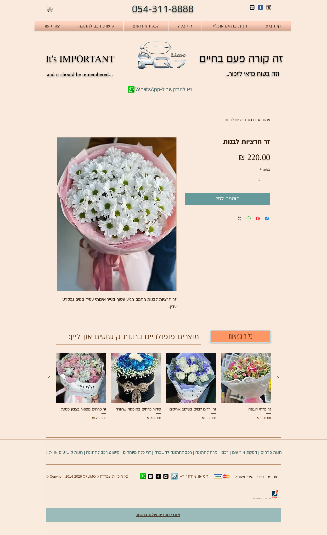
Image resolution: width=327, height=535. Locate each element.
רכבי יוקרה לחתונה (212, 452)
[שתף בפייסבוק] (267, 218)
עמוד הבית (261, 119)
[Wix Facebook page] (260, 7)
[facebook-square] (158, 476)
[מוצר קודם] (278, 378)
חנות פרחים (271, 452)
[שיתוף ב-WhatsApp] (249, 218)
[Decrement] (265, 180)
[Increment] (252, 180)
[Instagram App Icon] (268, 7)
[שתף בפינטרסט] (258, 218)
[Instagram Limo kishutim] (166, 476)
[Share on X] (239, 218)
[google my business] (252, 7)
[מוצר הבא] (49, 378)
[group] (163, 387)
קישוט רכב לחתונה (102, 452)
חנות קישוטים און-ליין (64, 452)
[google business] (150, 476)
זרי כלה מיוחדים (137, 452)
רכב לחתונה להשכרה (173, 452)
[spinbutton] (259, 180)
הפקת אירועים (244, 452)
